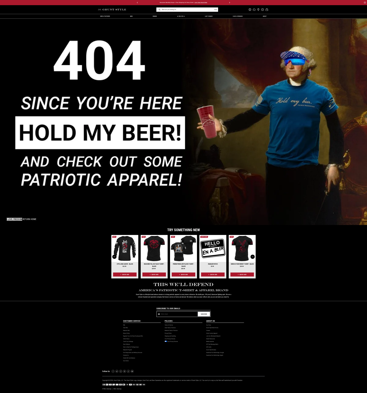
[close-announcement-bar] (365, 2)
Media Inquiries (210, 341)
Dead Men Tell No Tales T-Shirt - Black (154, 265)
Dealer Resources (210, 338)
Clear (215, 9)
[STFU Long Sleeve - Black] (124, 248)
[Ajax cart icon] (267, 9)
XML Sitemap (117, 389)
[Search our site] (159, 9)
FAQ (124, 325)
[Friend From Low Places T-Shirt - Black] (183, 248)
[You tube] (132, 371)
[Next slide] (252, 257)
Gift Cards (208, 347)
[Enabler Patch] (212, 248)
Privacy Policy (168, 333)
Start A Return (126, 344)
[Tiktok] (128, 371)
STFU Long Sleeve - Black (125, 264)
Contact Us (126, 355)
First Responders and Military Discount (132, 352)
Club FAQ (125, 327)
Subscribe (204, 314)
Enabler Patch (213, 264)
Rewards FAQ (126, 330)
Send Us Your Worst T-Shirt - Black (242, 264)
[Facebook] (113, 371)
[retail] (258, 9)
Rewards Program (127, 349)
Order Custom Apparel (211, 333)
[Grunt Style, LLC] (112, 9)
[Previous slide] (114, 257)
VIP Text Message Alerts (212, 344)
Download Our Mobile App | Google (215, 352)
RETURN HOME (29, 219)
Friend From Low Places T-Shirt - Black (183, 265)
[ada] (250, 9)
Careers (208, 330)
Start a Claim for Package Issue (131, 347)
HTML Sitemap (106, 389)
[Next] (229, 2)
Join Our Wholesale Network (213, 336)
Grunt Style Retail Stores (212, 327)
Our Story (208, 325)
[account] (262, 9)
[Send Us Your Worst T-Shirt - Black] (242, 248)
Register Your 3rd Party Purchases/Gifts (133, 336)
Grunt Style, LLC (118, 380)
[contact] (254, 9)
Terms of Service (169, 325)
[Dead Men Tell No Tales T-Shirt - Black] (154, 248)
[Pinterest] (124, 371)
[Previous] (137, 2)
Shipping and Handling (170, 336)
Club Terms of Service (170, 327)
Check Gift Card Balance (129, 358)
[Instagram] (120, 371)
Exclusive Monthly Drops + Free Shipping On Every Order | (183, 2)
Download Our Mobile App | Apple (214, 355)
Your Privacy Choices (170, 338)
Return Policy (126, 333)
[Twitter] (116, 371)
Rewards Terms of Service (171, 330)
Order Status (126, 338)
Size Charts (126, 360)
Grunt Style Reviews (211, 349)
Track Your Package (128, 341)
